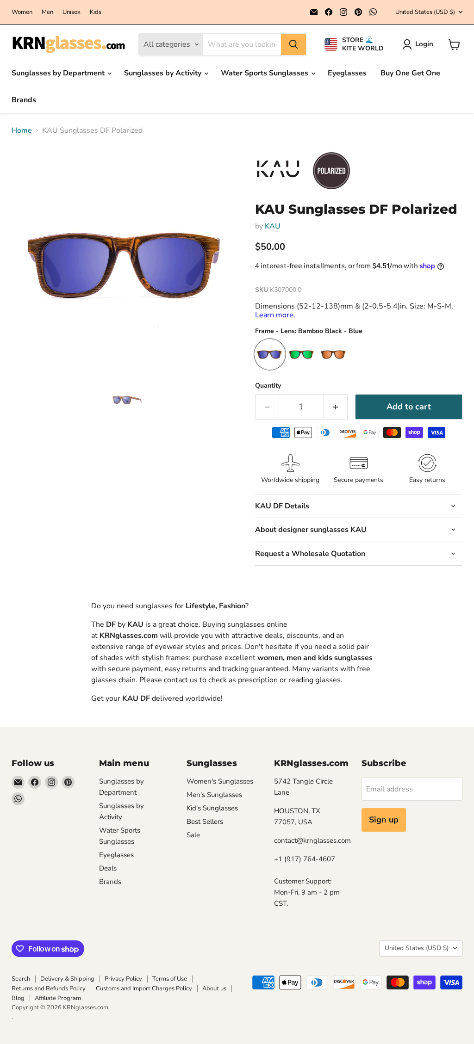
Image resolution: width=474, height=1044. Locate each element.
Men (47, 12)
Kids (95, 12)
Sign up (384, 819)
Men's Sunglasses (214, 794)
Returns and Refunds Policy (49, 988)
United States (425, 12)
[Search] (293, 44)
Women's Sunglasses (220, 781)
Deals (108, 868)
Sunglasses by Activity (163, 73)
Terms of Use (169, 979)
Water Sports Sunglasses (265, 73)
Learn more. (275, 315)
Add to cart (409, 406)
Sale (193, 835)
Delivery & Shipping (67, 979)
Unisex (71, 12)
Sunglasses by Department (59, 73)
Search (21, 979)
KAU (273, 226)
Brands (24, 100)
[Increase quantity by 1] (336, 407)
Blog (18, 998)
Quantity (268, 385)
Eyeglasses (347, 73)
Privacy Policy (123, 979)
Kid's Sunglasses (212, 808)
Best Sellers (205, 821)
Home (22, 130)
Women (22, 12)
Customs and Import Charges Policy (144, 988)
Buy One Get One (410, 73)
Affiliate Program (58, 998)
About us (214, 988)
